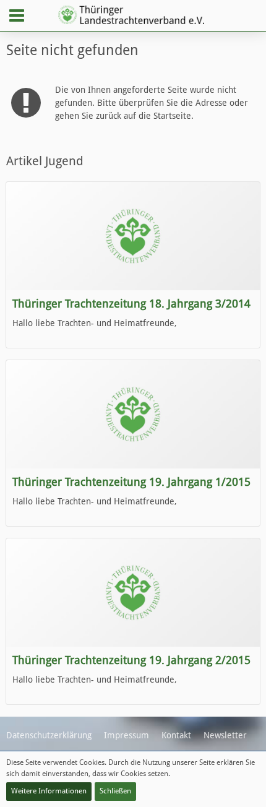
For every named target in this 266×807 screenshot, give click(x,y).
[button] (16, 15)
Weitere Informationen (49, 791)
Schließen (115, 791)
